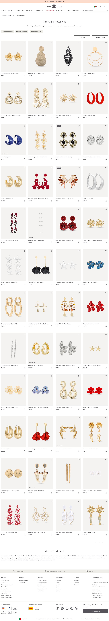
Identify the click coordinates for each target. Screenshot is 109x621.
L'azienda (76, 584)
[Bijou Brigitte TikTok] (57, 608)
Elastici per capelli (42, 582)
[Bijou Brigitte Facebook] (67, 608)
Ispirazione (75, 11)
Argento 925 (20, 11)
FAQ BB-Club (4, 582)
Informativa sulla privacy (98, 586)
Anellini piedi (41, 591)
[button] (100, 6)
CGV (93, 580)
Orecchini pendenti (42, 589)
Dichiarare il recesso (97, 593)
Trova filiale (22, 582)
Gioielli (10, 11)
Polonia (58, 591)
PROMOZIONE (50, 11)
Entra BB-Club (5, 580)
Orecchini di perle (42, 580)
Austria (57, 582)
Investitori (76, 580)
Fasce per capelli (42, 586)
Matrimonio (60, 11)
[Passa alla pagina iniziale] (54, 6)
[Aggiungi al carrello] (79, 75)
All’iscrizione (95, 611)
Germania (58, 580)
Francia (57, 584)
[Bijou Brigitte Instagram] (62, 608)
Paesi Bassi (58, 589)
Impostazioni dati (96, 597)
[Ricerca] (107, 10)
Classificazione (100, 37)
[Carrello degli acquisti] (107, 6)
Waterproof (39, 11)
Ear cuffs (40, 584)
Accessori (29, 11)
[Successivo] (106, 543)
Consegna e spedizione (7, 584)
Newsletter (4, 593)
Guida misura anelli (6, 595)
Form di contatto (23, 580)
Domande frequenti (6, 591)
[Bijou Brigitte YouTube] (76, 608)
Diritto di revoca (96, 591)
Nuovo (3, 11)
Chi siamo (76, 582)
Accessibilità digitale (97, 595)
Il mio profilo (4, 589)
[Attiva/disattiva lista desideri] (24, 42)
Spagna (57, 586)
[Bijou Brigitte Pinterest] (71, 608)
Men (68, 11)
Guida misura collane (6, 597)
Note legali (95, 589)
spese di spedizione (56, 618)
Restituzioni (4, 586)
